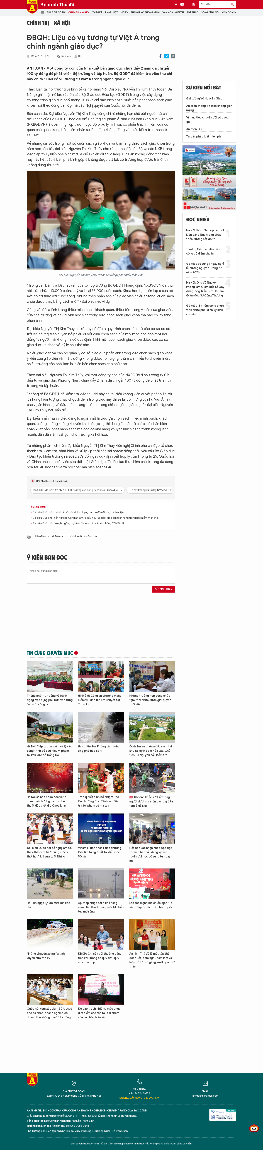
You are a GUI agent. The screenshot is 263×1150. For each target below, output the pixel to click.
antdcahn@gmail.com (205, 1095)
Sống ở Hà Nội (210, 12)
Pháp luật (111, 12)
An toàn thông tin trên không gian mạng (209, 108)
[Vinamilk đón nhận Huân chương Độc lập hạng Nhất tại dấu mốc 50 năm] (101, 828)
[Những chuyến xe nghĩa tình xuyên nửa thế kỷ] (50, 934)
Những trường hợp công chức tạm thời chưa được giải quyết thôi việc (150, 700)
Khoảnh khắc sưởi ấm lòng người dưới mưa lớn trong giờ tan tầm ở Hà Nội (151, 801)
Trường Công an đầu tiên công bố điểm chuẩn (203, 251)
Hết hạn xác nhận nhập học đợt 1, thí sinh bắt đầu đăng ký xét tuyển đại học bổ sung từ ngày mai (151, 854)
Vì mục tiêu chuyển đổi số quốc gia (207, 120)
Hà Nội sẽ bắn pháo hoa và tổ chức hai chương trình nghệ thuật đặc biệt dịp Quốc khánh (47, 801)
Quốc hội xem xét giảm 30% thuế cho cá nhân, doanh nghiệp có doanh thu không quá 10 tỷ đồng (49, 1013)
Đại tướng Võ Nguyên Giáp (204, 98)
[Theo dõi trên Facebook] (177, 4)
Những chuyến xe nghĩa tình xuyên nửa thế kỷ (46, 956)
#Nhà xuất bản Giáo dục (84, 536)
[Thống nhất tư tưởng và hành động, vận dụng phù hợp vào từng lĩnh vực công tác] (50, 676)
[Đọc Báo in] (195, 4)
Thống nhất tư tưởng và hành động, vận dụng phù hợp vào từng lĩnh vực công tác (50, 700)
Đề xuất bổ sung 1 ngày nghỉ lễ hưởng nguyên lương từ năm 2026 (205, 268)
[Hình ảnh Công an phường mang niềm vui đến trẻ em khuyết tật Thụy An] (101, 676)
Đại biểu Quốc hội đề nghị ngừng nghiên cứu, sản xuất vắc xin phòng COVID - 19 (78, 523)
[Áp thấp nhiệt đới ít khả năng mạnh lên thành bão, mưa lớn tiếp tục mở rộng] (101, 883)
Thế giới (97, 12)
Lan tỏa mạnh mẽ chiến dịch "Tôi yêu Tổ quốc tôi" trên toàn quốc (151, 905)
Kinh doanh (229, 12)
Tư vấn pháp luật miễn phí (203, 136)
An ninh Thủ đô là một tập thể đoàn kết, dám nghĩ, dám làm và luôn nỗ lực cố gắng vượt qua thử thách (152, 960)
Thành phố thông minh (145, 12)
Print (173, 56)
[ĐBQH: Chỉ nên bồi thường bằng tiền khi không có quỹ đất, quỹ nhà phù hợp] (101, 934)
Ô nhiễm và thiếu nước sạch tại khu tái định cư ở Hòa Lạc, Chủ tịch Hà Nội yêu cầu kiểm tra (150, 751)
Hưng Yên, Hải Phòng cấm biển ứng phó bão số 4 (98, 749)
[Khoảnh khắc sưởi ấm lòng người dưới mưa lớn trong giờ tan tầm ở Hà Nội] (152, 778)
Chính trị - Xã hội (78, 12)
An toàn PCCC (196, 129)
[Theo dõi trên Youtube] (182, 4)
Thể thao (192, 12)
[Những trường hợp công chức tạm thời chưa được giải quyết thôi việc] (152, 676)
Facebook (160, 56)
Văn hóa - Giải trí (173, 12)
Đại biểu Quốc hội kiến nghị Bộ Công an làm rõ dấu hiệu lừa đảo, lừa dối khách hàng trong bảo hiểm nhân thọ (95, 517)
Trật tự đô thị (56, 12)
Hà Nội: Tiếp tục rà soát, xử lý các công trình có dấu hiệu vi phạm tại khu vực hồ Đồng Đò (49, 751)
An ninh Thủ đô (57, 4)
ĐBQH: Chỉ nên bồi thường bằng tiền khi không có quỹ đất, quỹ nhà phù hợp (99, 958)
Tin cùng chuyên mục (50, 652)
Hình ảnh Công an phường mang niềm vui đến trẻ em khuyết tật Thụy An (99, 700)
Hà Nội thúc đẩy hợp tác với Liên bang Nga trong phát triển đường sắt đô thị (205, 235)
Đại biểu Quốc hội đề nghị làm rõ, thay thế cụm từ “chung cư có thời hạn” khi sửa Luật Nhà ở (49, 852)
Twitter (166, 56)
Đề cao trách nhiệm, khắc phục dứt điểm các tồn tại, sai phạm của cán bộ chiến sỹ (99, 1013)
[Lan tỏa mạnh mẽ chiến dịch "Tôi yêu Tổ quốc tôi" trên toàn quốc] (152, 883)
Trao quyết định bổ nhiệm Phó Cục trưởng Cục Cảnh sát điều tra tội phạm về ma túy (98, 801)
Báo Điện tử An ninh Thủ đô (32, 7)
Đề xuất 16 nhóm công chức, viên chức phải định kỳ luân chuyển (205, 310)
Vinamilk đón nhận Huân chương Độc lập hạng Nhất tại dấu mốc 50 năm (99, 852)
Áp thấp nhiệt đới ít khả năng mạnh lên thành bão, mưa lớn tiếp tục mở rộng (101, 907)
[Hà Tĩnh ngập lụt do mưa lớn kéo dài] (50, 883)
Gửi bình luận (163, 589)
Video (124, 12)
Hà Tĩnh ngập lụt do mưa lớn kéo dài (48, 905)
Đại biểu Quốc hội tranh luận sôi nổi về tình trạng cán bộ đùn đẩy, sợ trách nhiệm (79, 512)
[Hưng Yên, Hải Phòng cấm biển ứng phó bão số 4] (101, 727)
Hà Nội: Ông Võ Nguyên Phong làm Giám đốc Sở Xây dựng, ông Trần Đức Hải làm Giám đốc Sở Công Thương (205, 289)
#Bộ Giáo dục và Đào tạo (49, 536)
